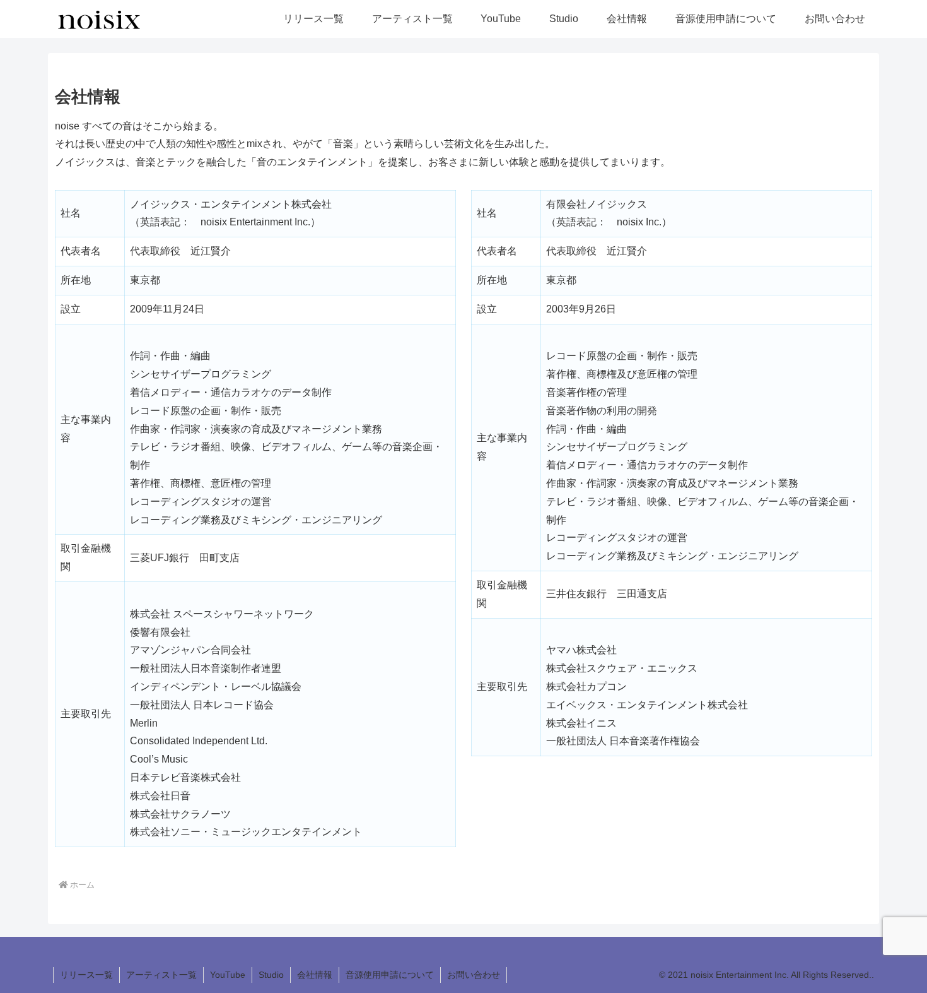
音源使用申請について (390, 975)
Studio (271, 975)
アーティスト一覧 (161, 975)
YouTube (227, 975)
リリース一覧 (86, 975)
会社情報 (314, 975)
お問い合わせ (473, 975)
